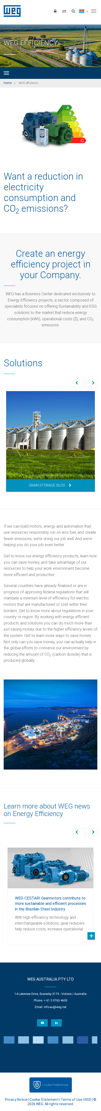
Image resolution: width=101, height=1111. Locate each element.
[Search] (73, 11)
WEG (10, 11)
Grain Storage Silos (47, 485)
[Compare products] (64, 11)
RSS (88, 1100)
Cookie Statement (44, 1100)
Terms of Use (71, 1100)
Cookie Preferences (55, 1085)
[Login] (55, 11)
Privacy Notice (16, 1100)
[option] (50, 441)
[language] (83, 11)
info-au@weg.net (55, 1007)
